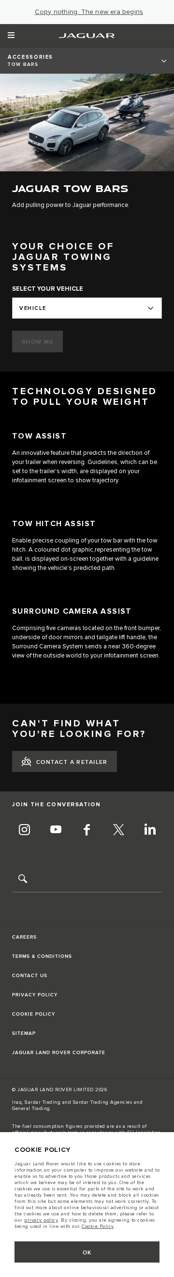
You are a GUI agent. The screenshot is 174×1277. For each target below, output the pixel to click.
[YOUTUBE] (56, 831)
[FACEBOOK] (87, 831)
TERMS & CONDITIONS (42, 956)
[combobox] (87, 308)
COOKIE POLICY (33, 1014)
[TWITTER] (118, 831)
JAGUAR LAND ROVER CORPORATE (58, 1053)
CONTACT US (29, 976)
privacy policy (41, 1220)
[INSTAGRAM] (24, 831)
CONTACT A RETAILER (72, 762)
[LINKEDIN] (150, 831)
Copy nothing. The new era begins (89, 12)
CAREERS (24, 937)
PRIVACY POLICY (35, 995)
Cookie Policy (98, 1226)
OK (87, 1252)
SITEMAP (24, 1033)
